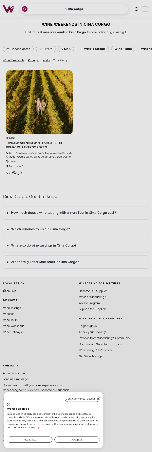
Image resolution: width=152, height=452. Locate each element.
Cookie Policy (32, 427)
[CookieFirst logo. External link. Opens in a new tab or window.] (8, 404)
